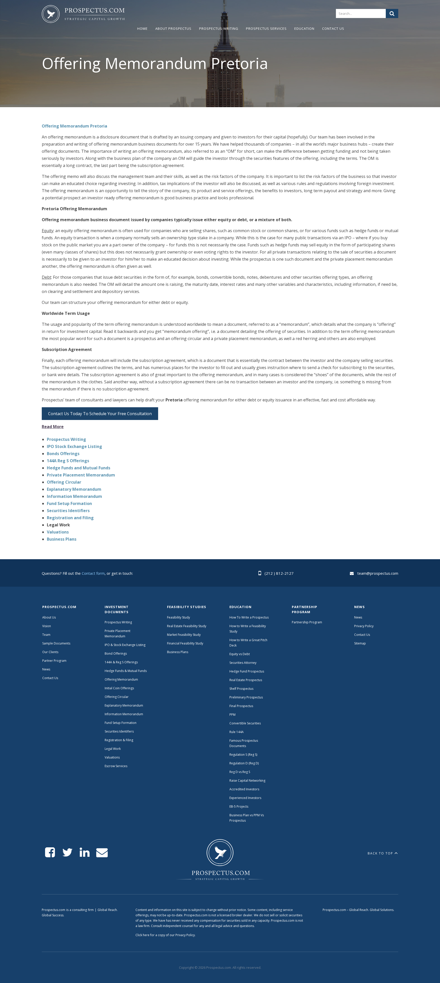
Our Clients (50, 652)
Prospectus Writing (218, 28)
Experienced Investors (245, 798)
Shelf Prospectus (241, 688)
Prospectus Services (266, 28)
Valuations (112, 757)
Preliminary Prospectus (246, 697)
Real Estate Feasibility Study (186, 626)
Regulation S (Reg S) (243, 754)
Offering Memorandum (121, 679)
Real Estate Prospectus (245, 680)
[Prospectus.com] (83, 15)
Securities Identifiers (119, 731)
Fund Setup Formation (120, 723)
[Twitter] (67, 852)
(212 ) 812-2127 (279, 573)
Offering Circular (117, 697)
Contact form (93, 573)
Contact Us (333, 28)
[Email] (102, 852)
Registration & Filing (119, 740)
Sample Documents (56, 643)
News (46, 669)
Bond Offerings (116, 653)
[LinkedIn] (84, 852)
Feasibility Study (178, 617)
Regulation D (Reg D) (244, 763)
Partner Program (54, 660)
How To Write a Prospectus (249, 617)
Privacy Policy (364, 626)
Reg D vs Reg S (239, 772)
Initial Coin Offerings (119, 688)
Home (142, 28)
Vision (46, 626)
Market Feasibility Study (184, 635)
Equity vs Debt (239, 654)
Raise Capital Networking (247, 780)
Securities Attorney (242, 663)
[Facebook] (50, 852)
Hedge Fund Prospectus (246, 671)
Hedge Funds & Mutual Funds (126, 671)
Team (46, 635)
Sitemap (360, 643)
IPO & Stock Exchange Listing (125, 645)
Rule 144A (236, 732)
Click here (142, 935)
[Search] (392, 13)
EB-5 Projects (238, 806)
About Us (49, 617)
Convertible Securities (245, 723)
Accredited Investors (244, 789)
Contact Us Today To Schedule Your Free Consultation (100, 413)
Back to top (380, 853)
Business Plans (177, 652)
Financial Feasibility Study (185, 643)
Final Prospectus (241, 706)
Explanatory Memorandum (124, 705)
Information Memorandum (124, 714)
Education (304, 28)
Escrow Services (116, 766)
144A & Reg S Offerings (121, 662)
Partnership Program (307, 622)
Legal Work (113, 749)
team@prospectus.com (377, 573)
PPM (232, 714)
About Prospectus (173, 28)
